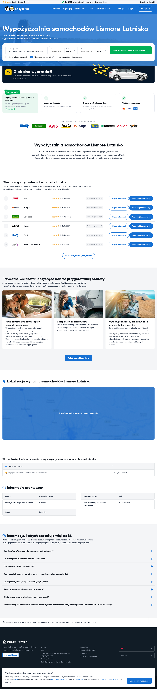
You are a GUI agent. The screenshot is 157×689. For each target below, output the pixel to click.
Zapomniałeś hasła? (87, 650)
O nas (43, 647)
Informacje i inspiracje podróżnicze (66, 8)
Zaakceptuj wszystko (139, 680)
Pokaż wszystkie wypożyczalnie (78, 255)
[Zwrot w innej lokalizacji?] (6, 57)
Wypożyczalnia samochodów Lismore (66, 622)
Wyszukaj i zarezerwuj (141, 198)
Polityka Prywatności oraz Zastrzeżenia (56, 662)
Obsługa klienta (103, 8)
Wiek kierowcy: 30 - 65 (42, 57)
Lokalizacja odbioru (13, 49)
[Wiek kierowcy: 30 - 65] (31, 57)
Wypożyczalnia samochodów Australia (34, 622)
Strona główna (11, 622)
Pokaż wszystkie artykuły (78, 358)
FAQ (91, 8)
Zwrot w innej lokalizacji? (18, 57)
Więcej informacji (119, 198)
